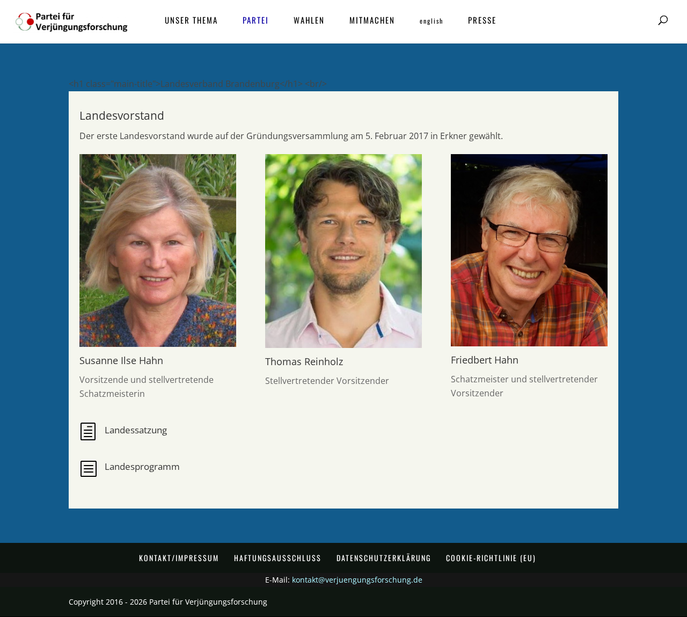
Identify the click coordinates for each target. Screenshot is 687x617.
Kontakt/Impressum (179, 557)
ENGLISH (431, 21)
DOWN (337, 594)
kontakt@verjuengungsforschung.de (357, 580)
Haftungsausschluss (277, 557)
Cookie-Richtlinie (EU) (491, 557)
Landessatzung (136, 430)
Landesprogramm (142, 466)
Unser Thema (191, 21)
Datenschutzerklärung (384, 557)
